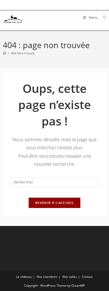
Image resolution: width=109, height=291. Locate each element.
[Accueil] (4, 53)
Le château (24, 277)
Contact (87, 277)
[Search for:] (102, 17)
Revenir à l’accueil (54, 202)
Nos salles (69, 277)
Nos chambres (47, 277)
